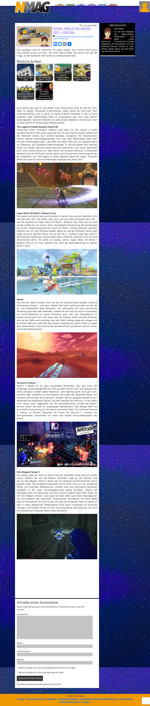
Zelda (67, 38)
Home (60, 5)
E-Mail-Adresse (24, 651)
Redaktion (51, 699)
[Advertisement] (57, 579)
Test (81, 5)
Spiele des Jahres (58, 38)
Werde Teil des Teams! (70, 702)
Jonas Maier (119, 28)
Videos (113, 5)
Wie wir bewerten (35, 699)
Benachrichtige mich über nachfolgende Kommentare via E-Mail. (47, 667)
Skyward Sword (88, 36)
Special (92, 5)
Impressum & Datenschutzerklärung (98, 699)
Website (20, 659)
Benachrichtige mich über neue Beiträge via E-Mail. (41, 672)
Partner (21, 699)
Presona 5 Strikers (62, 36)
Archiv (86, 702)
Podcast (102, 5)
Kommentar (23, 614)
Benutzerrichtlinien (68, 699)
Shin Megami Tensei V (75, 36)
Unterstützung (125, 699)
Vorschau (71, 5)
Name (20, 643)
